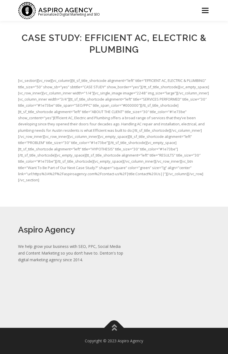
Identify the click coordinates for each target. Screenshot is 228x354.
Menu (205, 10)
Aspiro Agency (65, 9)
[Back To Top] (114, 328)
